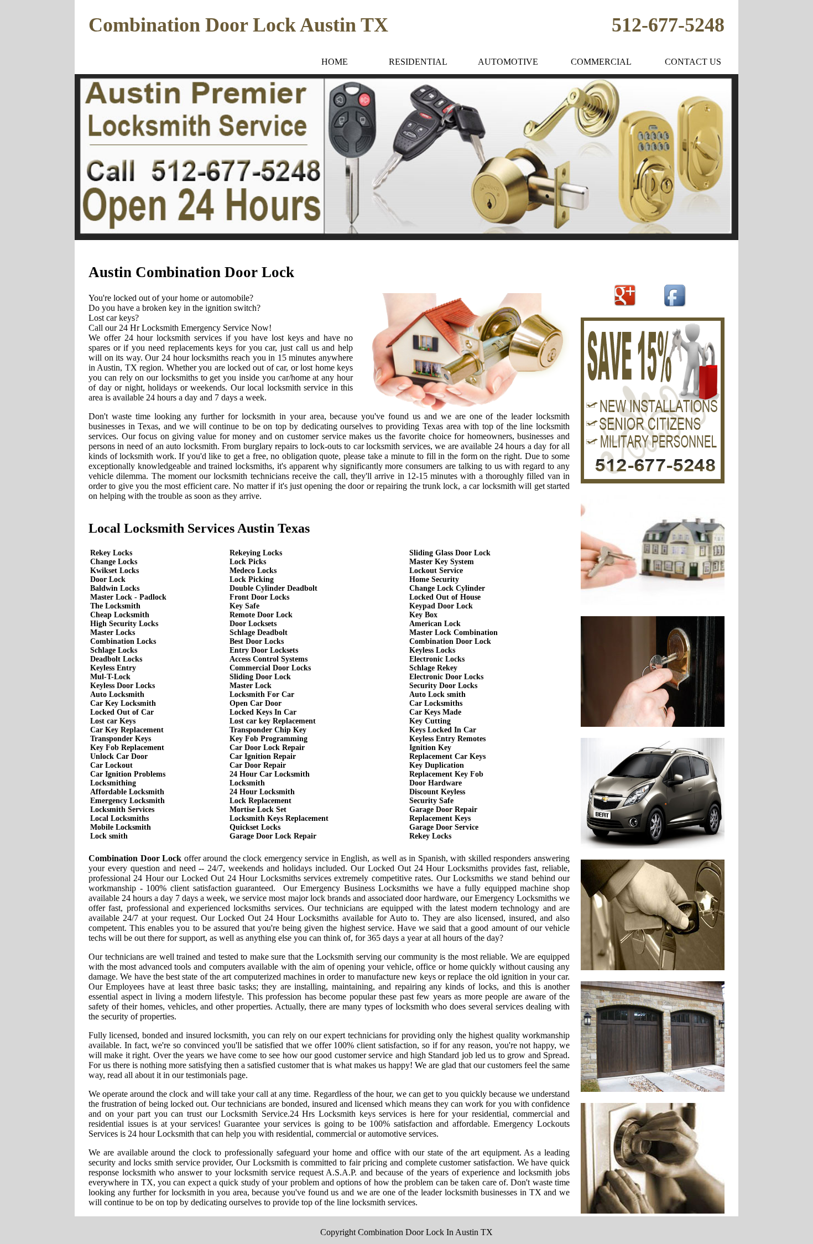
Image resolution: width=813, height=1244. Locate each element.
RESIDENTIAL (418, 61)
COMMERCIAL (601, 61)
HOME (334, 61)
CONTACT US (693, 61)
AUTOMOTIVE (508, 61)
